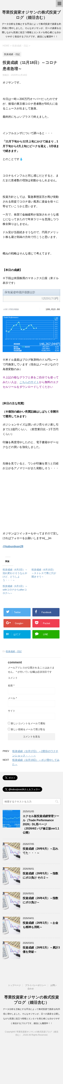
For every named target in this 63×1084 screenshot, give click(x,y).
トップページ (14, 985)
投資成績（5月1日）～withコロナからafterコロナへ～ (15, 590)
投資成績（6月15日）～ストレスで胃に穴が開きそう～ (43, 573)
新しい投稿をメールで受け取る (28, 729)
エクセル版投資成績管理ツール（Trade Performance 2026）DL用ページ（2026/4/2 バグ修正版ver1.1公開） (41, 824)
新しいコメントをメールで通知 (28, 723)
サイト (11, 710)
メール (12, 698)
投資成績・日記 (14, 651)
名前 (11, 685)
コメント (13, 677)
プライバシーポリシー (35, 985)
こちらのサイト (29, 382)
